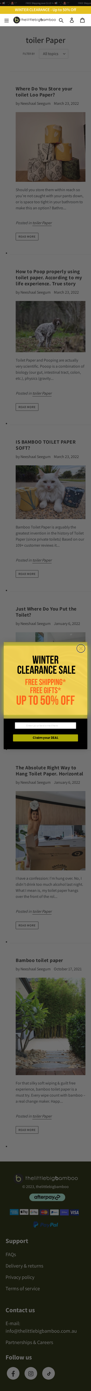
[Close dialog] (81, 648)
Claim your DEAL (45, 738)
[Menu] (6, 20)
